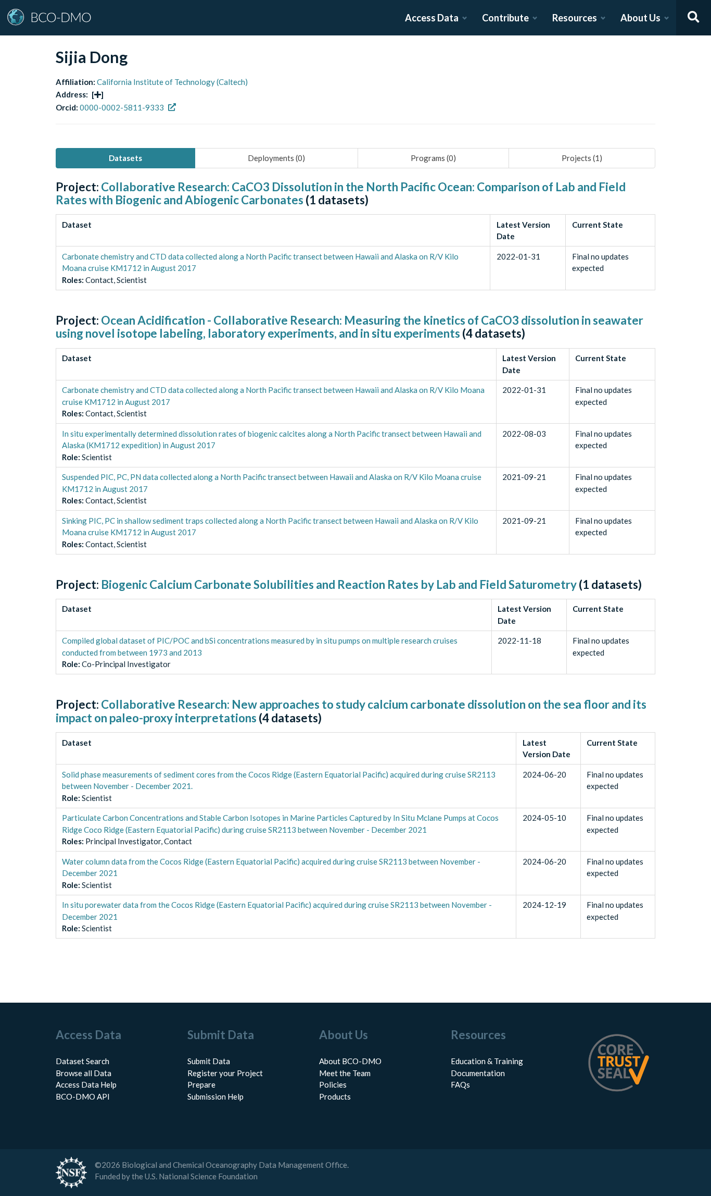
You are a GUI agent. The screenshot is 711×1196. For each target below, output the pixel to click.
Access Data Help (86, 1084)
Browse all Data (83, 1073)
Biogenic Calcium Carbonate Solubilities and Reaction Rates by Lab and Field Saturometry (339, 584)
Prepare (201, 1084)
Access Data (432, 17)
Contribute (505, 17)
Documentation (478, 1073)
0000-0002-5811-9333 (122, 107)
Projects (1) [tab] (582, 158)
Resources (574, 17)
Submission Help (215, 1096)
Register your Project (225, 1073)
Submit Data (208, 1061)
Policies (333, 1084)
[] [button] (98, 94)
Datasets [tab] (125, 158)
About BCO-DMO (350, 1061)
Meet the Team (345, 1073)
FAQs (460, 1084)
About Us (640, 17)
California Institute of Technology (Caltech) (172, 82)
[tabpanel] (355, 571)
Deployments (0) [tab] (276, 158)
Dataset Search (82, 1061)
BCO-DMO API (83, 1096)
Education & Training (487, 1061)
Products (335, 1096)
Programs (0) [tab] (433, 158)
